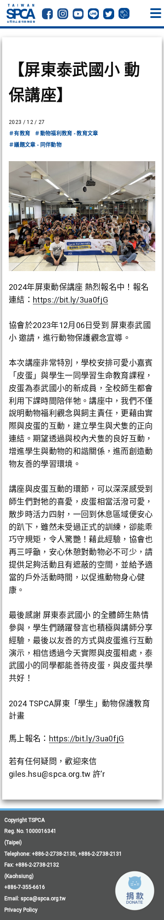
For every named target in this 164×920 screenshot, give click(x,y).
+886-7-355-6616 (24, 887)
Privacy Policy (21, 910)
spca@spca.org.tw (43, 898)
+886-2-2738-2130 (54, 854)
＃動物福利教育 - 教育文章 (66, 133)
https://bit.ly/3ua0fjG (70, 299)
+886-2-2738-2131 (100, 854)
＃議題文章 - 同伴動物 (35, 145)
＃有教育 (19, 133)
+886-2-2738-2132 (37, 865)
